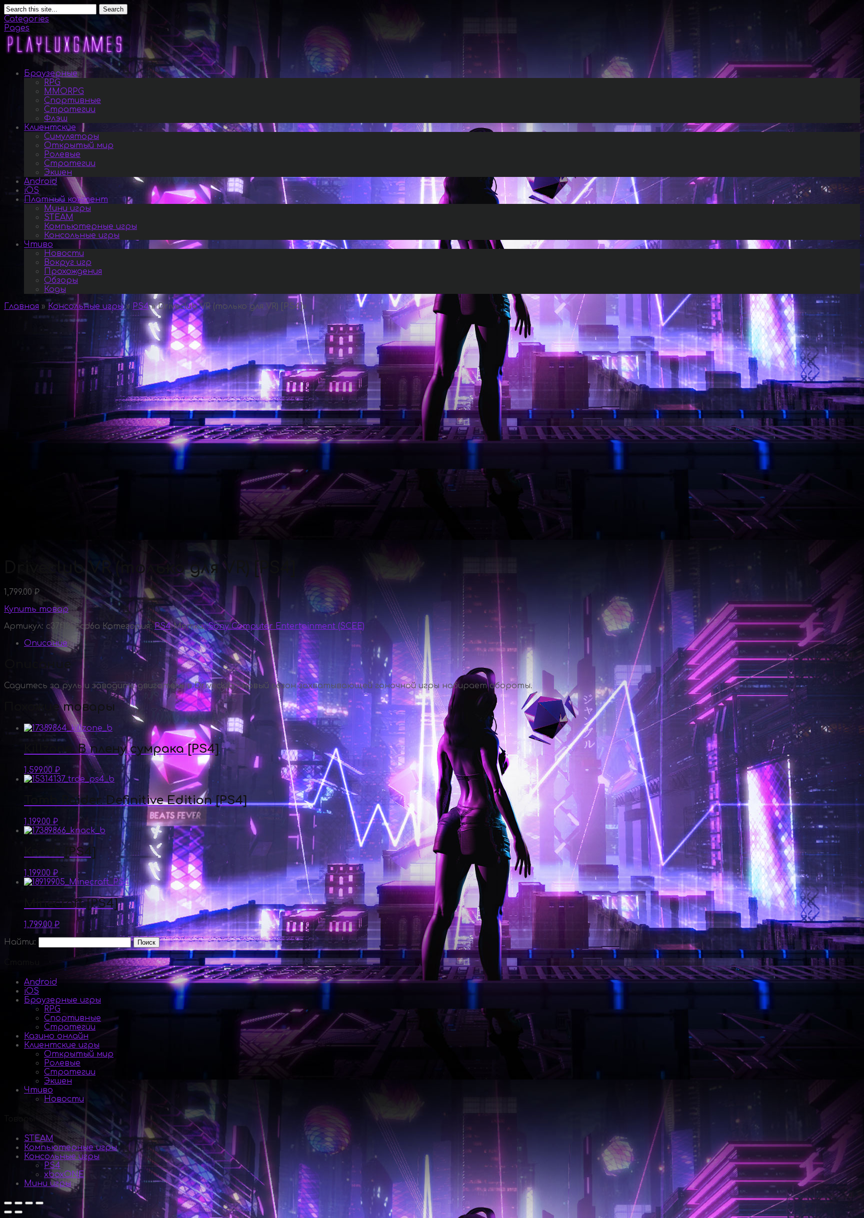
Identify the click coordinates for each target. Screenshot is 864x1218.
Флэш (56, 118)
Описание (46, 643)
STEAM (59, 217)
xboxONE (64, 1174)
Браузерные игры (62, 1000)
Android (40, 181)
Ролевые (62, 154)
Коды (55, 289)
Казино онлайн (56, 1036)
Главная (21, 306)
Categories (26, 18)
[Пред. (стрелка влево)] (8, 1212)
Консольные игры (82, 235)
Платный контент (66, 199)
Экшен (58, 172)
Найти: (20, 942)
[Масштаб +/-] (40, 1203)
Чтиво (38, 244)
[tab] (442, 643)
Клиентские (50, 127)
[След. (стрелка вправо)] (18, 1212)
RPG (52, 82)
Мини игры (67, 208)
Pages (17, 27)
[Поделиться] (18, 1203)
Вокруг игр (68, 262)
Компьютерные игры (90, 226)
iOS (31, 190)
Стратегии (70, 109)
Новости (64, 253)
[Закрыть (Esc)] (8, 1203)
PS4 (140, 306)
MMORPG (64, 91)
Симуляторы (71, 136)
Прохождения (73, 271)
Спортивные (72, 100)
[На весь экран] (29, 1203)
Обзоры (61, 280)
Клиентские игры (62, 1045)
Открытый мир (79, 145)
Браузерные (51, 73)
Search (113, 9)
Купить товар (36, 609)
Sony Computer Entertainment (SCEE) (286, 626)
